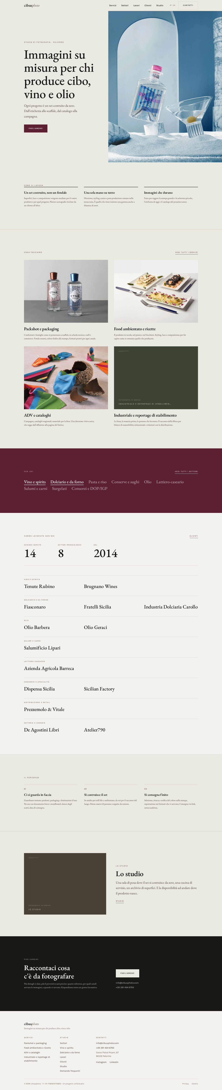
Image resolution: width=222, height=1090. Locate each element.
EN (174, 5)
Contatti (188, 5)
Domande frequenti (70, 1071)
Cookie (195, 1084)
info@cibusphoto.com (127, 982)
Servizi (112, 5)
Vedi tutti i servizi (186, 252)
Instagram (101, 1062)
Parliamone (36, 128)
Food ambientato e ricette (37, 1047)
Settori (125, 5)
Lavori (136, 5)
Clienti (148, 5)
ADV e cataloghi (32, 1052)
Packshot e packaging (35, 1043)
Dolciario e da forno (67, 481)
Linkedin (114, 1062)
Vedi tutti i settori (186, 471)
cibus (32, 5)
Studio (159, 5)
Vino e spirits (35, 481)
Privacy (185, 1084)
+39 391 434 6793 (125, 987)
